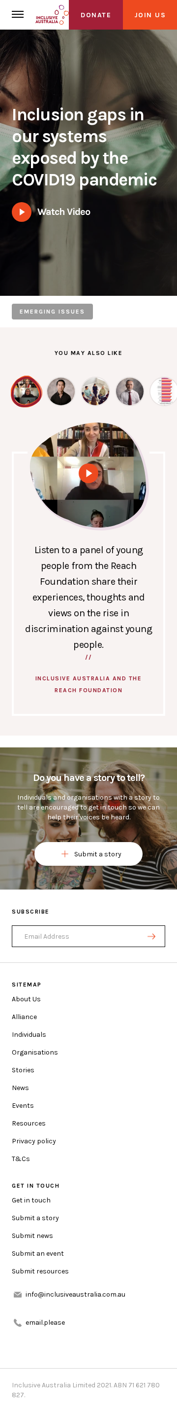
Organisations (35, 1052)
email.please (45, 1322)
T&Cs (21, 1159)
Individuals (29, 1034)
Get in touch (31, 1200)
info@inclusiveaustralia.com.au (75, 1294)
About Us (26, 999)
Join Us (150, 15)
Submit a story (97, 854)
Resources (29, 1123)
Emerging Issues (52, 311)
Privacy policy (34, 1141)
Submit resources (40, 1271)
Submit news (32, 1236)
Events (23, 1105)
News (20, 1088)
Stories (23, 1070)
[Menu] (18, 15)
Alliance (24, 1017)
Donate (96, 15)
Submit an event (38, 1253)
